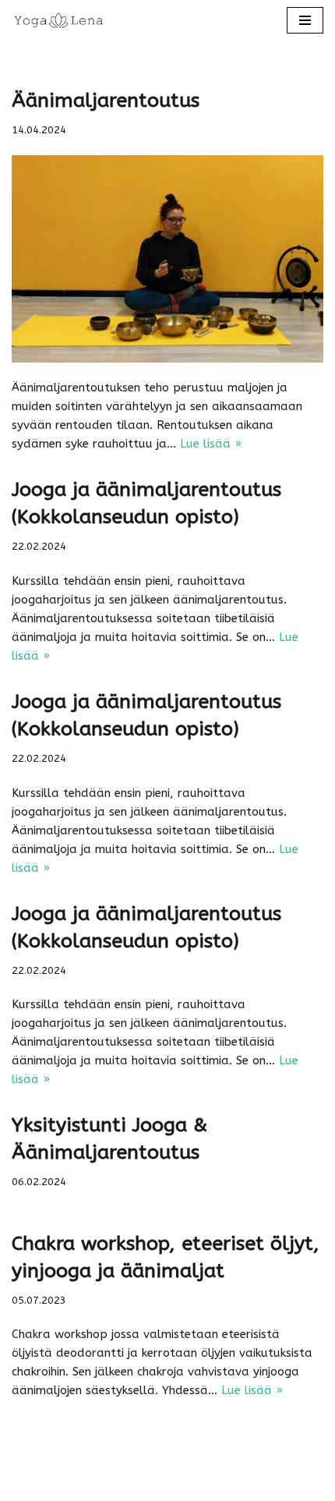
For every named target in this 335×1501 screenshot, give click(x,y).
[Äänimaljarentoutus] (167, 259)
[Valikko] (305, 20)
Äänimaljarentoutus (105, 100)
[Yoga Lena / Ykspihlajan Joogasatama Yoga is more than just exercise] (58, 20)
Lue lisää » (211, 444)
